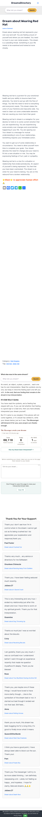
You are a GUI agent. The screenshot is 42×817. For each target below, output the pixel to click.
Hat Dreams (14, 361)
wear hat (16, 364)
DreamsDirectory (21, 3)
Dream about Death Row (12, 794)
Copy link (21, 490)
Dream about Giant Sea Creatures (15, 738)
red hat (9, 364)
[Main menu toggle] (38, 3)
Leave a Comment (7, 28)
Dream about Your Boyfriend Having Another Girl (20, 678)
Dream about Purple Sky (12, 763)
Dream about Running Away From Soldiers (18, 568)
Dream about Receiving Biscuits (14, 643)
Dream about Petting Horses (13, 713)
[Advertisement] (21, 73)
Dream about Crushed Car (13, 547)
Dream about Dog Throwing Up (14, 621)
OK (25, 815)
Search (32, 10)
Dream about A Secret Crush (13, 590)
